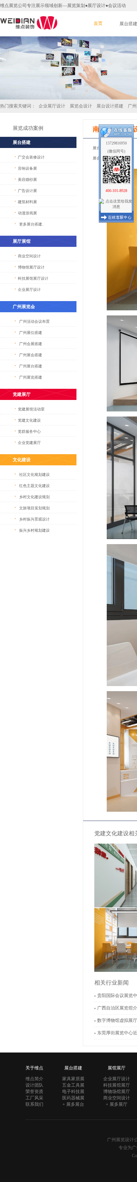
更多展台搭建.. (31, 224)
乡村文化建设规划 (34, 497)
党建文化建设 (29, 420)
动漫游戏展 (27, 213)
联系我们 (34, 1104)
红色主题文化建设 (34, 486)
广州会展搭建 (30, 344)
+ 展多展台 (73, 1104)
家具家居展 (73, 1078)
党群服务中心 (29, 431)
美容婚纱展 (27, 179)
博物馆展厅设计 (31, 267)
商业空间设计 (29, 256)
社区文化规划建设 (34, 474)
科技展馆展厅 (116, 1085)
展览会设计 (81, 106)
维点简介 (34, 1078)
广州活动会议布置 (34, 321)
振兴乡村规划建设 (34, 530)
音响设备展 (27, 168)
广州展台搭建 (30, 366)
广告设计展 (27, 190)
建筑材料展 (27, 202)
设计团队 (34, 1085)
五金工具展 (73, 1085)
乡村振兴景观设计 (34, 519)
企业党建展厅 (29, 442)
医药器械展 (73, 1098)
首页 (98, 23)
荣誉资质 (34, 1091)
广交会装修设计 (31, 157)
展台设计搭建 (110, 106)
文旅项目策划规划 (34, 508)
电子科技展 (73, 1091)
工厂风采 (34, 1098)
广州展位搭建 (30, 332)
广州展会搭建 (30, 355)
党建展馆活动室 (31, 409)
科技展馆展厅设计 (33, 278)
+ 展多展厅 (116, 1104)
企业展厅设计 (52, 106)
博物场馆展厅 (116, 1091)
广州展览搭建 (30, 377)
